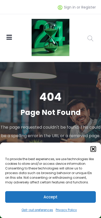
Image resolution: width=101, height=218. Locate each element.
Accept (50, 197)
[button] (93, 149)
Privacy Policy (66, 210)
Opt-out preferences (37, 210)
